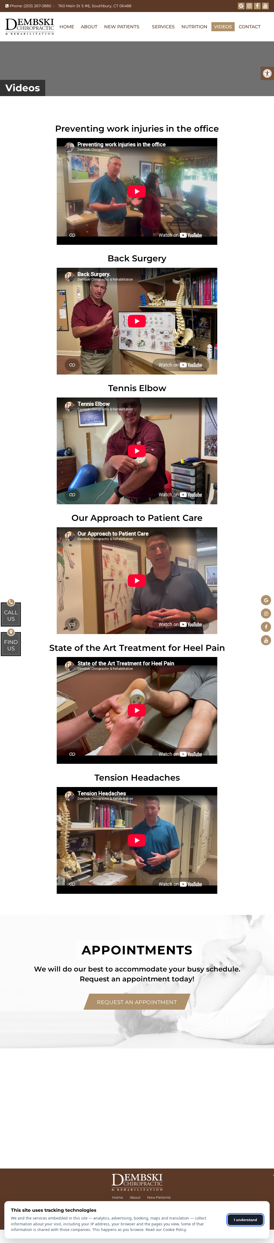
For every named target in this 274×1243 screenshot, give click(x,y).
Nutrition (194, 26)
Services (163, 26)
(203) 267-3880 (37, 5)
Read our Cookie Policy (166, 1229)
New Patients (121, 26)
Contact (250, 26)
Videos (223, 26)
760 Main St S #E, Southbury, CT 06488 (94, 5)
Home (66, 26)
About (89, 26)
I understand (245, 1220)
